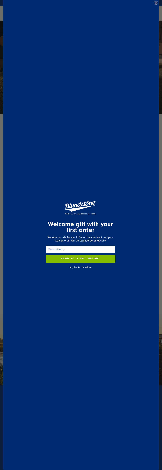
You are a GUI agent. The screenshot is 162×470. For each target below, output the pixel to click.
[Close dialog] (156, 2)
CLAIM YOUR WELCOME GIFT (80, 259)
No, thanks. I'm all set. (80, 267)
